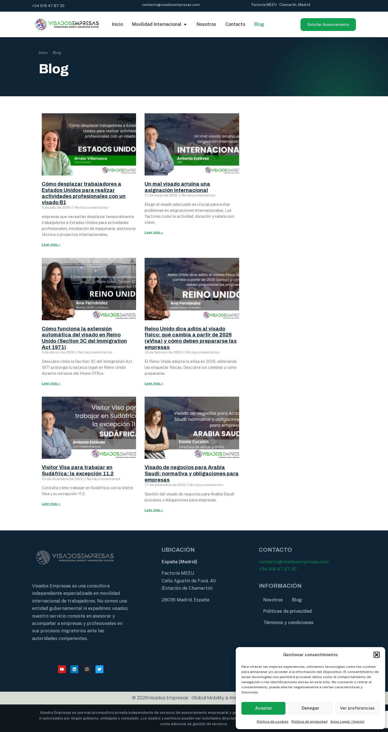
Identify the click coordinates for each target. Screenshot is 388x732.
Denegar (310, 708)
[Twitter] (99, 669)
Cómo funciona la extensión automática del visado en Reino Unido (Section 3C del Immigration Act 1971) (84, 338)
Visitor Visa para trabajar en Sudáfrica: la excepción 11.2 (78, 470)
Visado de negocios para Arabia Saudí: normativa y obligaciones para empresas (192, 473)
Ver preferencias (357, 708)
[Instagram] (87, 669)
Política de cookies (273, 721)
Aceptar (263, 708)
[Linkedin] (74, 669)
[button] (376, 655)
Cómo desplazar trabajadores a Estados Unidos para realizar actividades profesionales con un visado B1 (84, 193)
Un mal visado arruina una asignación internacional (177, 187)
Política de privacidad (309, 721)
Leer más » (51, 244)
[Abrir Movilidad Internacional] (185, 24)
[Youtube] (62, 669)
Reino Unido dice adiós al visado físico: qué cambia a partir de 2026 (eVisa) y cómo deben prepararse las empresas (191, 338)
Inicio (43, 53)
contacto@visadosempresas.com (294, 561)
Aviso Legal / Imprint (347, 721)
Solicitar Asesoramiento (328, 24)
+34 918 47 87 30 (278, 569)
